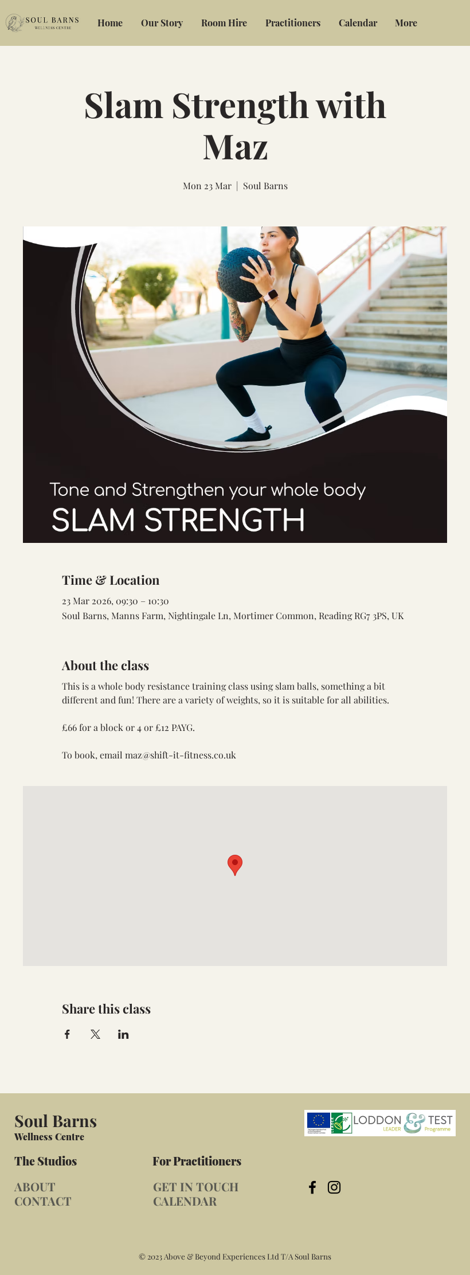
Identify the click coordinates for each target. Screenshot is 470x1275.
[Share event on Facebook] (67, 1034)
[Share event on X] (95, 1034)
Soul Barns (55, 1120)
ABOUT (35, 1186)
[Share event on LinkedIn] (123, 1034)
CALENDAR (185, 1200)
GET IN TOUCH (195, 1186)
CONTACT (43, 1200)
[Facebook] (312, 1187)
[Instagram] (334, 1187)
